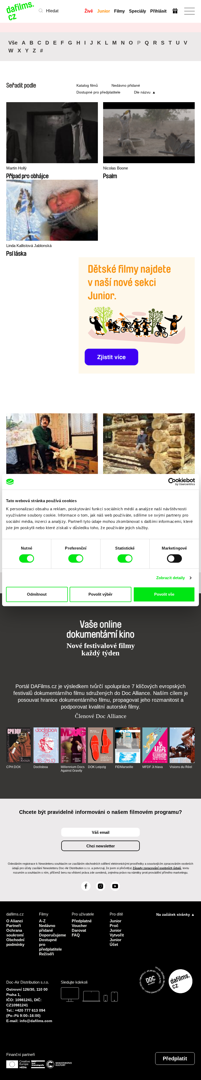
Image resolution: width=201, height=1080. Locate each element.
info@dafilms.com (36, 1021)
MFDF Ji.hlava (152, 767)
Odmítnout (37, 594)
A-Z (42, 921)
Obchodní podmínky (15, 942)
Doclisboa (41, 767)
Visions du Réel (181, 767)
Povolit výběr (100, 594)
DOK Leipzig (97, 767)
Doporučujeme (51, 935)
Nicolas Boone (115, 168)
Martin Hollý (16, 168)
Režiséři (46, 954)
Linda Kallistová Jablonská (29, 245)
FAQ (76, 935)
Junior (103, 11)
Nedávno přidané (125, 85)
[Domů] (20, 11)
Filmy (119, 11)
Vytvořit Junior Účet (117, 940)
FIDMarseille (124, 767)
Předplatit (175, 1058)
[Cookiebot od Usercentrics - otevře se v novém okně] (172, 482)
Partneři (13, 925)
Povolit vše (164, 594)
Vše (13, 43)
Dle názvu (142, 92)
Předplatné (82, 921)
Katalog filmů (87, 85)
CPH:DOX (13, 767)
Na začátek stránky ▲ (175, 914)
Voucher (79, 925)
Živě (89, 11)
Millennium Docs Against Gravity (73, 768)
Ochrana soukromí (15, 932)
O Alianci (14, 921)
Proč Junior (115, 928)
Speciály (137, 11)
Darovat (79, 930)
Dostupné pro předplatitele (98, 92)
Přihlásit (158, 11)
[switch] (75, 558)
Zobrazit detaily (170, 577)
